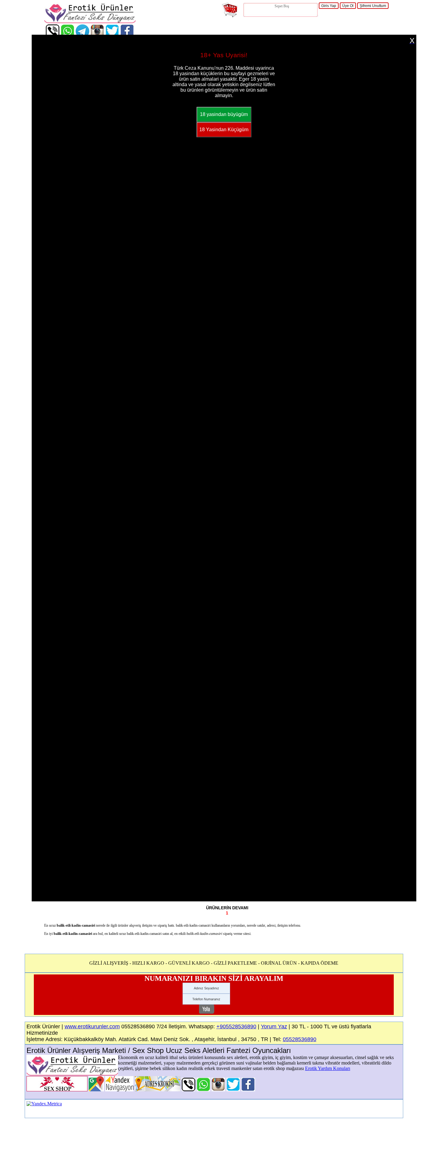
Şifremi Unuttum (373, 6)
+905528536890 (236, 1026)
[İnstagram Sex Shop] (218, 1089)
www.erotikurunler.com (92, 1026)
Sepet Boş (282, 6)
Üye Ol (348, 6)
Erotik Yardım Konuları (327, 1068)
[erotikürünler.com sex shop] (90, 21)
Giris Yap (328, 6)
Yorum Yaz (274, 1026)
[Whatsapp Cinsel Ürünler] (203, 1089)
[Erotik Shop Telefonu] (188, 1089)
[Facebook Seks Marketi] (248, 1089)
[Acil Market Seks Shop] (233, 1089)
